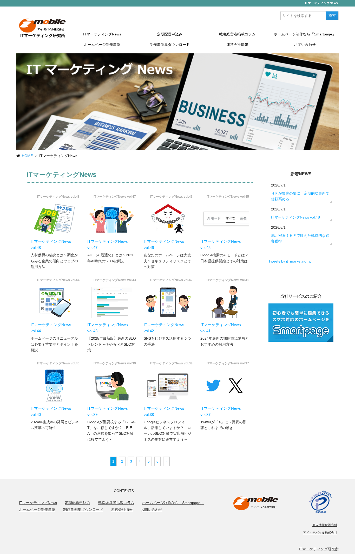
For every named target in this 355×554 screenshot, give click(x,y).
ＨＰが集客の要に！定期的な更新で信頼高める (300, 196)
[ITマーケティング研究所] (42, 28)
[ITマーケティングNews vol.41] (224, 302)
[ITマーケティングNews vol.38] (168, 385)
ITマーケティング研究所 (319, 549)
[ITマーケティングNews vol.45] (224, 219)
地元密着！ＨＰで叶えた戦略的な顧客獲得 (300, 238)
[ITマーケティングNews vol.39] (111, 385)
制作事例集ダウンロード (170, 44)
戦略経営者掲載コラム (237, 34)
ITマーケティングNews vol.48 (295, 217)
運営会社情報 (237, 44)
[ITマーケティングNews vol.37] (224, 385)
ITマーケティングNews (102, 34)
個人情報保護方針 (324, 525)
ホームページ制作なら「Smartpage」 (305, 34)
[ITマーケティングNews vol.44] (55, 302)
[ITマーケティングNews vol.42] (168, 302)
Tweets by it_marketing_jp (289, 261)
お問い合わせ (305, 44)
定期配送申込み (169, 34)
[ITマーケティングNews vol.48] (55, 219)
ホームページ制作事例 (102, 44)
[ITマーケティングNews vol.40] (55, 385)
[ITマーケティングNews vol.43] (111, 302)
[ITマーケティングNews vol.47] (111, 219)
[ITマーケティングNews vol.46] (168, 219)
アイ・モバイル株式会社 (320, 532)
